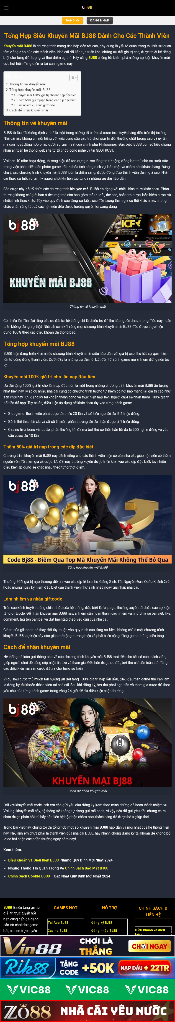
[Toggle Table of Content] (71, 78)
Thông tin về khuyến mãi (27, 84)
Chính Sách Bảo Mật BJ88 (86, 868)
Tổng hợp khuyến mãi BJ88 (30, 90)
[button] (6, 7)
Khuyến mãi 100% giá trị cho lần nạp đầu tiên (46, 95)
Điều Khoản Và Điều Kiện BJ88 (33, 860)
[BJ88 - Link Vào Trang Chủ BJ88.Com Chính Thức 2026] (87, 8)
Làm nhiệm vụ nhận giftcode (36, 105)
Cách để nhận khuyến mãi (29, 110)
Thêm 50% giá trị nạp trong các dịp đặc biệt (46, 100)
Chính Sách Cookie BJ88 (29, 876)
